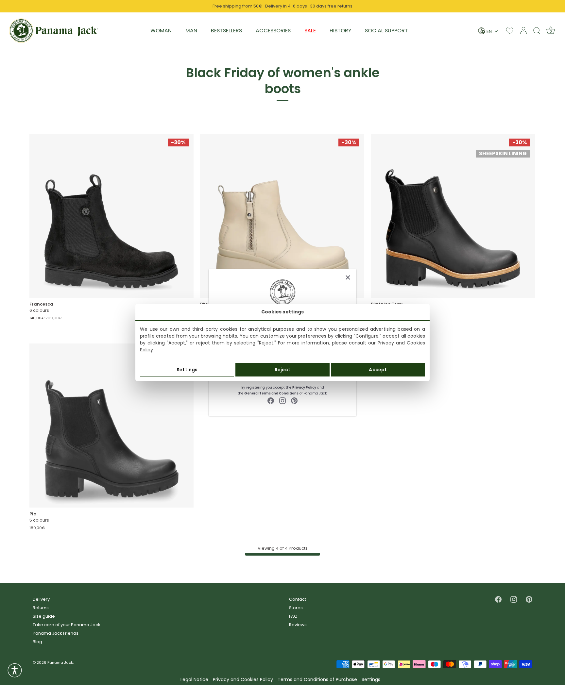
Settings (187, 369)
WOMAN (161, 30)
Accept (378, 369)
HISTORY (340, 30)
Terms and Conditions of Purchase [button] (317, 680)
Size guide (44, 616)
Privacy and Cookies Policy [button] (243, 680)
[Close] (348, 277)
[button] (15, 670)
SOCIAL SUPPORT (386, 30)
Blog (37, 642)
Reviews (298, 625)
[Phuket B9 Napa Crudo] (282, 216)
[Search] (537, 30)
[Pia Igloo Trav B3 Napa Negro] (453, 216)
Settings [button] (371, 680)
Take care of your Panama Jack (66, 625)
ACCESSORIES (273, 30)
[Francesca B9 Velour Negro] (111, 216)
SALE (310, 30)
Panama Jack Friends (55, 633)
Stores (296, 608)
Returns (41, 608)
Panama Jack (60, 662)
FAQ (293, 616)
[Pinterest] (294, 400)
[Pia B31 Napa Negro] (111, 425)
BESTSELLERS (226, 30)
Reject (282, 369)
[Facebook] (270, 400)
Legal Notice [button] (194, 680)
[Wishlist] (509, 30)
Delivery (41, 599)
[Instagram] (282, 400)
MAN (191, 30)
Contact (297, 599)
